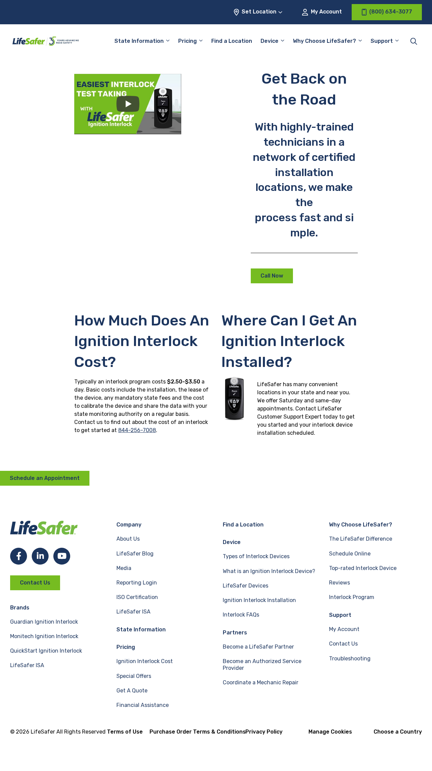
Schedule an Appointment (45, 478)
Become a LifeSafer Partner (258, 647)
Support (340, 615)
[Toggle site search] (414, 41)
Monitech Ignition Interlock (44, 636)
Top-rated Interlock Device (363, 568)
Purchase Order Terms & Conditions (198, 732)
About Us (128, 539)
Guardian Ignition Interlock (44, 622)
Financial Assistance (142, 705)
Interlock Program (351, 597)
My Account (325, 11)
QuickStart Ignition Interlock (46, 651)
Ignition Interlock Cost (144, 661)
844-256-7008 (137, 430)
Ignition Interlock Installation (259, 600)
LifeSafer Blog (135, 553)
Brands (19, 607)
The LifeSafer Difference (360, 539)
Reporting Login (136, 582)
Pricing (187, 41)
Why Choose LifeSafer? (324, 41)
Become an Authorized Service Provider (262, 664)
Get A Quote (131, 690)
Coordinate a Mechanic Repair (260, 682)
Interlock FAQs (241, 614)
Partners (235, 632)
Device (269, 41)
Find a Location (231, 41)
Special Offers (133, 676)
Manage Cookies (330, 732)
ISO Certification (137, 597)
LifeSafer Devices (245, 585)
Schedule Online (350, 553)
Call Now (272, 276)
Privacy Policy (263, 732)
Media (123, 568)
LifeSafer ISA (27, 665)
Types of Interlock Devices (256, 556)
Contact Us (35, 582)
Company (128, 524)
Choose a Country (398, 732)
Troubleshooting (350, 658)
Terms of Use (125, 732)
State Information (139, 41)
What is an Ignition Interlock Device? (269, 571)
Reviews (339, 582)
